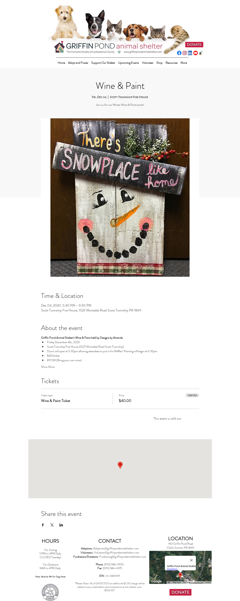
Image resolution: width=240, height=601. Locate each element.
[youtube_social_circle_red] (195, 53)
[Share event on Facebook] (43, 524)
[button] (103, 60)
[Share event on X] (52, 524)
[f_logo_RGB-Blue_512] (179, 53)
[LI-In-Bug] (190, 53)
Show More (48, 367)
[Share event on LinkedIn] (61, 524)
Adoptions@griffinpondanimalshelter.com (116, 548)
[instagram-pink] (184, 53)
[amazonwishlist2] (201, 53)
